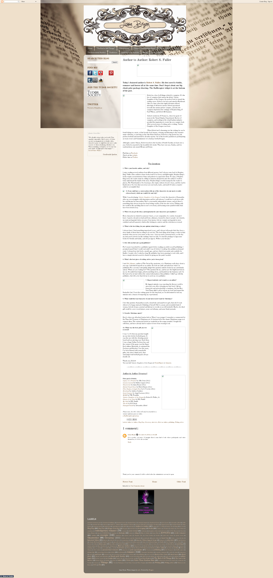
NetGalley (152, 547)
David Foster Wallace (95, 150)
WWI (94, 565)
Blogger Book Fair (113, 528)
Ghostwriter (93, 538)
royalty (170, 552)
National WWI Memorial (142, 547)
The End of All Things (162, 558)
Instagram (162, 540)
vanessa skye (181, 560)
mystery (181, 546)
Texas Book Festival (144, 558)
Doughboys (113, 533)
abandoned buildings (108, 522)
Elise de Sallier (145, 533)
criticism (144, 531)
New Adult (160, 548)
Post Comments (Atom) (137, 486)
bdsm (176, 526)
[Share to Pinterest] (136, 419)
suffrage (152, 556)
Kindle (162, 542)
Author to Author (132, 422)
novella (176, 548)
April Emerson (117, 526)
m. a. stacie (137, 544)
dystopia (122, 533)
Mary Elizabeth (101, 546)
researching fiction (102, 552)
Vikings (104, 563)
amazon (105, 524)
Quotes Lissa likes (94, 133)
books (151, 528)
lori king (130, 544)
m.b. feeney (153, 544)
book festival (133, 528)
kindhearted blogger (153, 542)
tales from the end (130, 558)
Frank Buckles (149, 535)
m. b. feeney (145, 544)
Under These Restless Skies (144, 560)
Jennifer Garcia (106, 542)
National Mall (130, 547)
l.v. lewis (178, 542)
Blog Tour (101, 528)
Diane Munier (91, 533)
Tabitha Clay (119, 558)
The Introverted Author (97, 52)
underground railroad (164, 560)
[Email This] (128, 419)
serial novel (149, 554)
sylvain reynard (99, 558)
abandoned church (121, 522)
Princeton (148, 549)
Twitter (135, 157)
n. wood (113, 547)
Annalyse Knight (176, 524)
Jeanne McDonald (95, 542)
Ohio (182, 548)
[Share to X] (132, 419)
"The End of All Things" (105, 48)
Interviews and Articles (130, 52)
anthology (107, 526)
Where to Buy (165, 48)
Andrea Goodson (154, 524)
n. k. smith (105, 548)
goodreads (146, 538)
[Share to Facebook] (134, 419)
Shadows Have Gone (161, 554)
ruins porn (183, 552)
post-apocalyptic (136, 550)
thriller (108, 560)
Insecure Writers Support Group (146, 540)
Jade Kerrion (182, 540)
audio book (131, 526)
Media (145, 52)
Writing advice (179, 422)
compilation (90, 531)
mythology (89, 547)
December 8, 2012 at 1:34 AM (148, 434)
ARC (124, 526)
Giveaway (148, 422)
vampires (173, 560)
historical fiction (93, 540)
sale (91, 554)
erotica (94, 535)
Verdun (89, 562)
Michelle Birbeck (147, 546)
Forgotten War (138, 535)
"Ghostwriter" (124, 48)
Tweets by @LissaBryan (94, 108)
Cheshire (159, 528)
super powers (169, 556)
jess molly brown (118, 542)
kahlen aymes (136, 542)
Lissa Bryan (132, 434)
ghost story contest (168, 535)
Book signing (141, 528)
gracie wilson (155, 538)
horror (118, 540)
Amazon (168, 363)
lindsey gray (102, 544)
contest (124, 531)
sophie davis (145, 556)
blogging (125, 528)
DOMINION (105, 533)
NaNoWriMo (120, 548)
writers (150, 562)
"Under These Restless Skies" (145, 48)
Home (90, 48)
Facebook (134, 153)
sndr (139, 570)
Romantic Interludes (147, 552)
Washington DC (122, 562)
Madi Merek (171, 544)
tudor (120, 560)
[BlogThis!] (130, 419)
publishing (171, 422)
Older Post (181, 482)
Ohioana (89, 549)
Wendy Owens (131, 562)
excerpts (104, 535)
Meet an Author (163, 422)
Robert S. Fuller (153, 83)
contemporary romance (106, 531)
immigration (125, 540)
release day (90, 552)
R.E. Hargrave (169, 550)
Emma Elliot (155, 533)
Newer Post (127, 482)
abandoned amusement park (94, 522)
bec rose (182, 526)
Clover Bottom (180, 528)
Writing (158, 563)
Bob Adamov (131, 263)
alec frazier (165, 522)
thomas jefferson (100, 560)
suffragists (160, 556)
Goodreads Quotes (110, 154)
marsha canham (91, 546)
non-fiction (169, 547)
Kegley (144, 542)
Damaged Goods (128, 405)
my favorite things (171, 546)
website (134, 155)
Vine (115, 562)
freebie (158, 535)
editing (136, 533)
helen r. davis (175, 538)
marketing (180, 544)
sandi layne (98, 554)
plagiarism (125, 549)
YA (100, 565)
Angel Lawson (165, 524)
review (112, 552)
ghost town (179, 535)
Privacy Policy (157, 52)
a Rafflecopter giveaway (131, 416)
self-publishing (140, 554)
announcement (98, 526)
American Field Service (141, 524)
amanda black (97, 524)
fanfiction (118, 535)
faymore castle (128, 535)
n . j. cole (97, 548)
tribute (113, 560)
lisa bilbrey (113, 544)
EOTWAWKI (166, 533)
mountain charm (158, 546)
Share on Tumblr (7, 576)
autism (154, 526)
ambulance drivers (128, 524)
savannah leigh (108, 554)
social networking (135, 556)
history (105, 540)
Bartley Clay (169, 526)
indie (132, 540)
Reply (129, 442)
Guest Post (164, 538)
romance (131, 552)
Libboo (95, 544)
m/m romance (162, 544)
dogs (99, 533)
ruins (176, 552)
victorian (96, 562)
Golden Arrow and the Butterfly (130, 538)
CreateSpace (159, 363)
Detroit (182, 531)
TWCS (128, 560)
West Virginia (141, 562)
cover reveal (133, 531)
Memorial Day (137, 546)
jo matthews (127, 542)
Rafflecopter (179, 550)
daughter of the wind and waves (158, 531)
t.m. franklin (109, 558)
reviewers (121, 552)
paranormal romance (110, 550)
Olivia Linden (97, 549)
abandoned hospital (142, 522)
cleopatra (172, 528)
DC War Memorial (173, 531)
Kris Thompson (170, 542)
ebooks (130, 533)
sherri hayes (174, 554)
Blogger (151, 570)
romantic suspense (161, 552)
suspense (176, 556)
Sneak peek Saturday (102, 556)
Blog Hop (141, 422)
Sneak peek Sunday (118, 556)
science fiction (129, 554)
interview (154, 422)
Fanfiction (113, 52)
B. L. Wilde (161, 526)
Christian (166, 528)
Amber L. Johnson (115, 524)
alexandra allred (175, 522)
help (182, 538)
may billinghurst (111, 546)
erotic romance (180, 533)
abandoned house (154, 522)
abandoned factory (132, 522)
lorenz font (121, 544)
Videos (176, 48)
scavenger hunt (118, 554)
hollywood (112, 540)
